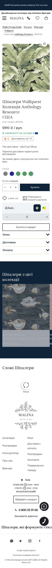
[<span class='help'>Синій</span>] (12, 174)
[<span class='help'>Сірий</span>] (5, 174)
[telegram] (20, 541)
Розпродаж (9, 445)
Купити (34, 187)
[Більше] (26, 385)
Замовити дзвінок (26, 516)
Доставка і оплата (34, 446)
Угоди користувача (26, 550)
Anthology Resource (23, 34)
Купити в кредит (26, 227)
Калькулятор (10, 453)
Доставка (9, 242)
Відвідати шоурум (26, 499)
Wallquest (8, 31)
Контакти (33, 459)
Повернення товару (35, 468)
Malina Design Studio (12, 27)
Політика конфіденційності (26, 555)
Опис (6, 234)
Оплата (8, 250)
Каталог (28, 27)
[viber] (11, 541)
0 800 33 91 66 (28, 510)
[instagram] (29, 541)
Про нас (7, 460)
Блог (30, 438)
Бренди (7, 468)
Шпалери (38, 27)
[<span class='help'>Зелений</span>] (18, 174)
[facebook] (39, 541)
